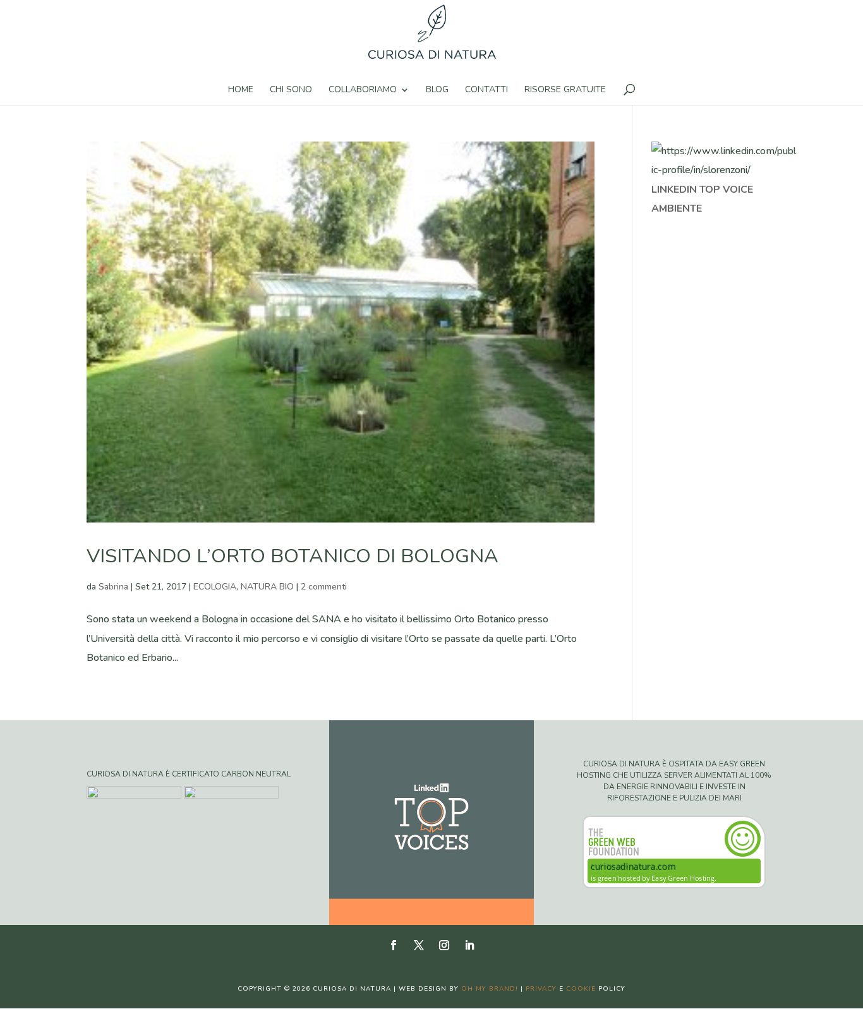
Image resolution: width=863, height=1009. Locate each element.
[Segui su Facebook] (393, 945)
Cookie (581, 988)
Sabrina (113, 587)
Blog (437, 90)
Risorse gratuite (565, 90)
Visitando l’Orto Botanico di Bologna (292, 556)
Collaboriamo (363, 90)
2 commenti (324, 587)
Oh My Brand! (489, 988)
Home (240, 90)
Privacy (541, 988)
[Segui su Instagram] (444, 945)
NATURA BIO (267, 587)
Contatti (486, 90)
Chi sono (291, 90)
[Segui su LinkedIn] (469, 945)
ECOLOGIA (214, 587)
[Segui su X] (419, 945)
